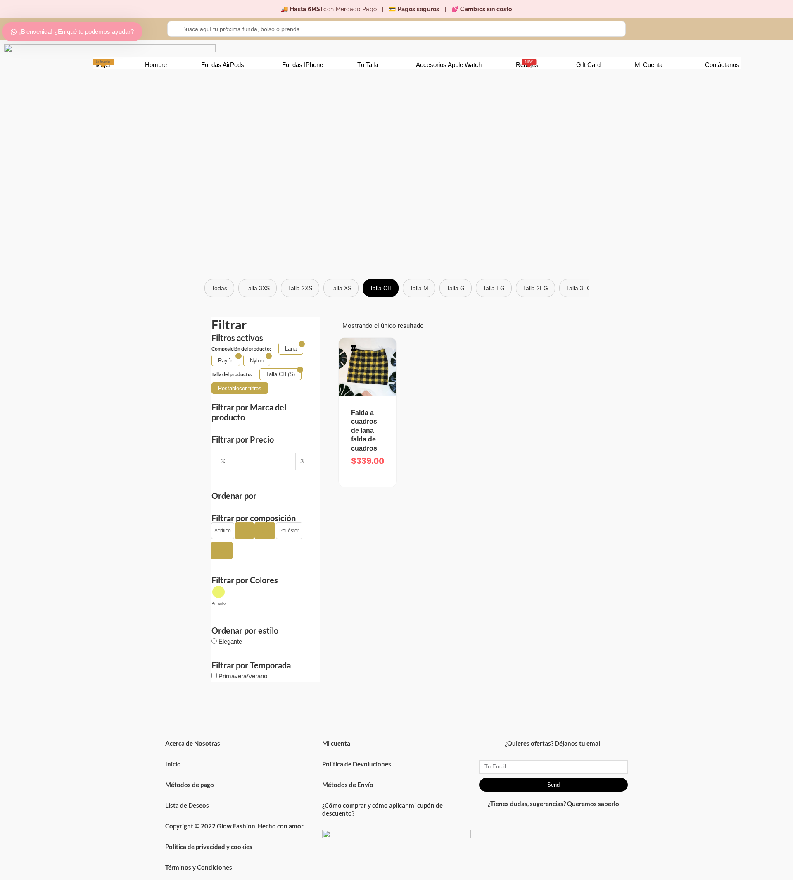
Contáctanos (722, 64)
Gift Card (588, 64)
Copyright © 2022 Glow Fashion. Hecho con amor (234, 826)
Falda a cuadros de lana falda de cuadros (364, 430)
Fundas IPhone (302, 64)
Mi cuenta (336, 743)
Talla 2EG (535, 288)
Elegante (230, 641)
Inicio (173, 764)
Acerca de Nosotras (192, 743)
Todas (219, 288)
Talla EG (494, 288)
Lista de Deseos (187, 805)
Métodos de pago (189, 784)
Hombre (156, 64)
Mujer (103, 64)
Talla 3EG (578, 288)
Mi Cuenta (648, 64)
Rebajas (527, 64)
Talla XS (340, 288)
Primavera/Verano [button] (242, 676)
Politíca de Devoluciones (356, 764)
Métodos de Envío (347, 784)
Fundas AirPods (222, 64)
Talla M (419, 288)
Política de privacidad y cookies (208, 846)
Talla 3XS (257, 288)
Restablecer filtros (239, 388)
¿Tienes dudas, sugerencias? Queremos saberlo (553, 803)
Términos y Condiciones (198, 867)
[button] (222, 531)
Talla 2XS (300, 288)
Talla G (455, 288)
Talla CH (381, 288)
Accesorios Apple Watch (449, 64)
